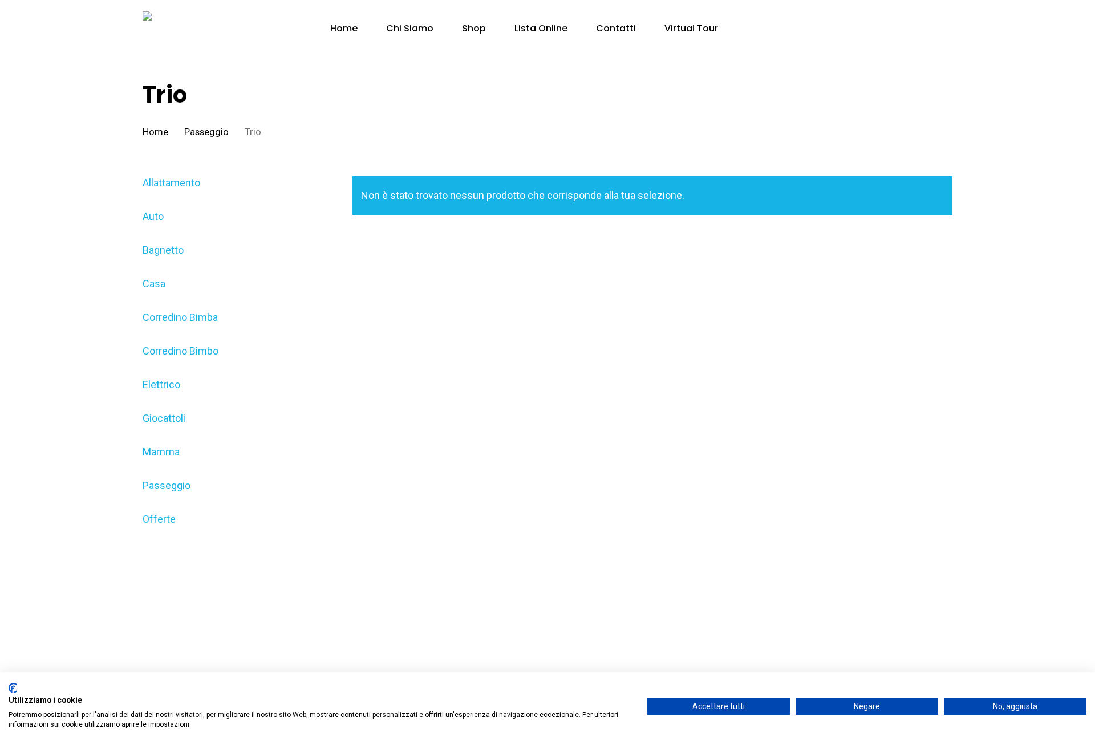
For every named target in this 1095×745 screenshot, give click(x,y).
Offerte (159, 519)
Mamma (161, 452)
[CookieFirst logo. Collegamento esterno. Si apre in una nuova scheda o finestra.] (13, 688)
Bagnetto (163, 250)
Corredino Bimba (180, 317)
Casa (154, 284)
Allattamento (171, 183)
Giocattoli (164, 418)
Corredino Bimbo (180, 351)
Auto (153, 216)
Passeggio (206, 132)
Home (155, 132)
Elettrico (161, 384)
